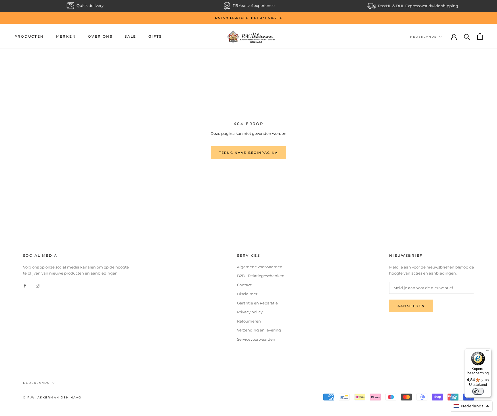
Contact (244, 285)
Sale (130, 36)
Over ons (100, 36)
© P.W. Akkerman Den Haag (52, 397)
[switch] (478, 391)
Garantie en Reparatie (257, 303)
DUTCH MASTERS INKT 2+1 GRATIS (248, 18)
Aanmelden (411, 306)
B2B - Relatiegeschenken (260, 275)
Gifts (155, 36)
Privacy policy (250, 312)
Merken (66, 36)
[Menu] (487, 351)
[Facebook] (25, 285)
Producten (29, 36)
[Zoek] (467, 36)
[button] (471, 406)
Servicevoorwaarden (256, 339)
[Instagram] (37, 285)
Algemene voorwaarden (259, 266)
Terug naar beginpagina (248, 153)
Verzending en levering (259, 330)
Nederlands (423, 37)
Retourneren (249, 321)
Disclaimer (247, 294)
